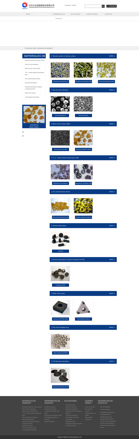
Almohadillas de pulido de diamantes (51, 418)
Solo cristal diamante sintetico (30, 417)
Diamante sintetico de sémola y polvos (32, 407)
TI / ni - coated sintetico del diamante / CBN (32, 414)
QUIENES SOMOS (92, 14)
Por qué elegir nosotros (88, 410)
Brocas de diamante (49, 421)
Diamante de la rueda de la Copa (53, 415)
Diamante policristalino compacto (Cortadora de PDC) (30, 422)
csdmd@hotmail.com (105, 414)
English (74, 5)
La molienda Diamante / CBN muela (51, 412)
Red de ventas (89, 417)
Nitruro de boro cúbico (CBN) (29, 411)
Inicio (28, 14)
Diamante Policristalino (28, 419)
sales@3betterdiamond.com (107, 412)
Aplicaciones (75, 14)
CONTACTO (108, 14)
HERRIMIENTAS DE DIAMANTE (59, 16)
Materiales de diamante (45, 48)
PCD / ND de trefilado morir (29, 427)
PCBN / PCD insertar (27, 425)
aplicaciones (70, 401)
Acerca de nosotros (90, 407)
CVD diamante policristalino (29, 430)
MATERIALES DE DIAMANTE (42, 16)
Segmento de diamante (50, 409)
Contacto (113, 6)
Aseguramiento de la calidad (90, 414)
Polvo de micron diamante (29, 409)
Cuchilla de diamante (49, 407)
